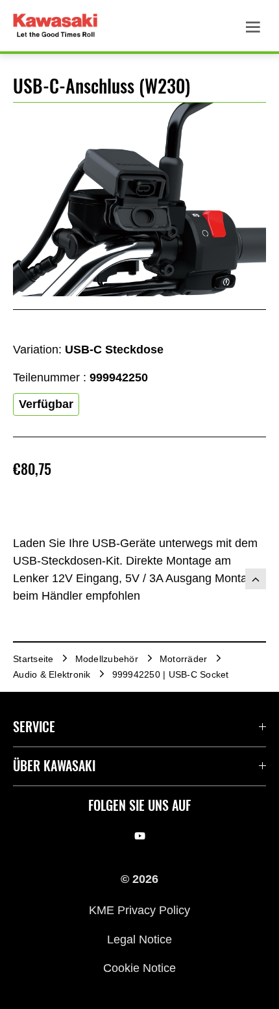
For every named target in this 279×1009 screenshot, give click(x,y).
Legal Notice (139, 938)
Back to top (255, 578)
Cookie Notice (139, 968)
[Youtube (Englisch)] (140, 836)
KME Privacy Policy (139, 910)
